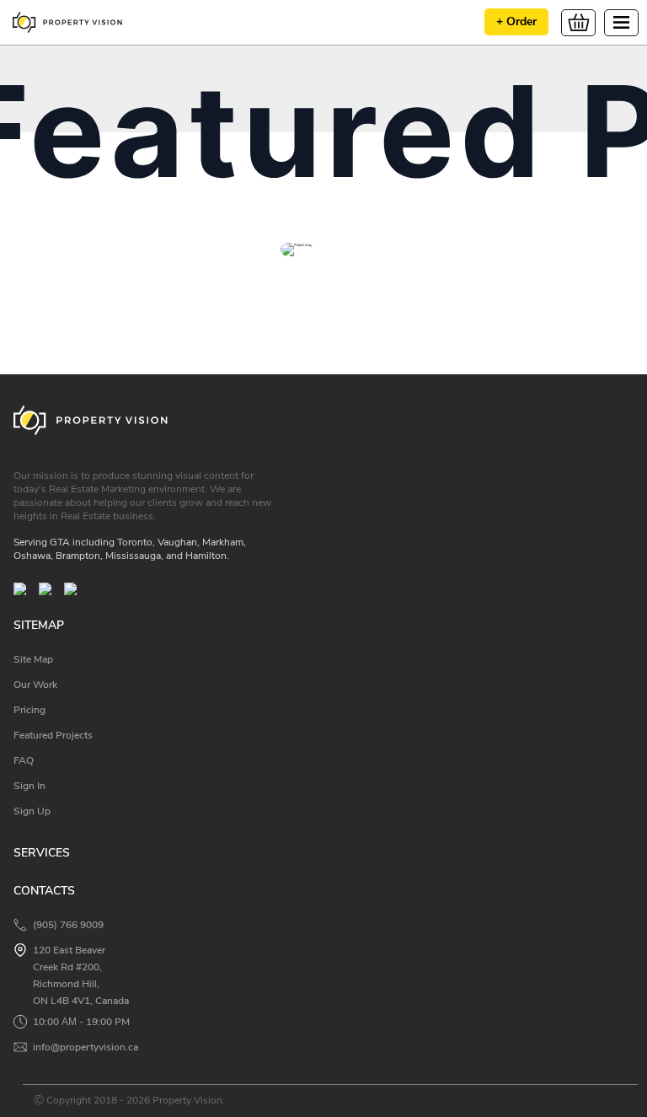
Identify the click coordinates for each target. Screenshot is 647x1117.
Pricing (29, 710)
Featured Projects (53, 735)
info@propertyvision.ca (85, 1047)
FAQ (23, 760)
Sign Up (32, 811)
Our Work (35, 684)
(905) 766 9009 (68, 925)
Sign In (29, 785)
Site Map (33, 659)
